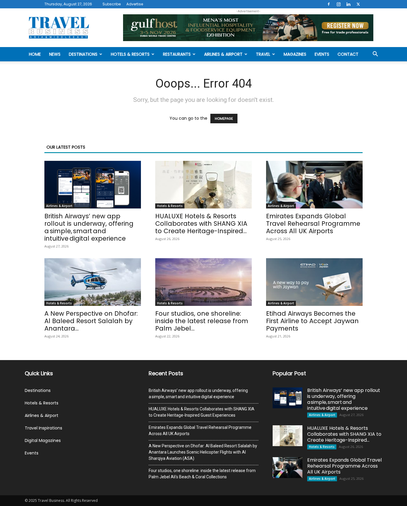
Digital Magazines (43, 440)
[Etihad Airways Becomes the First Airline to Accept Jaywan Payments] (314, 282)
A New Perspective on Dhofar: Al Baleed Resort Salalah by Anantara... (91, 321)
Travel (263, 54)
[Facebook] (328, 4)
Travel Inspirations (43, 428)
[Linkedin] (348, 4)
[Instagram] (338, 4)
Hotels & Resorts (130, 54)
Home (35, 54)
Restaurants (177, 54)
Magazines (295, 54)
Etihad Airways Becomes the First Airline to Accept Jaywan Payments (312, 321)
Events (322, 54)
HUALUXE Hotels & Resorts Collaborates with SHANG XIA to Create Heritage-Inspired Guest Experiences (201, 412)
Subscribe (111, 4)
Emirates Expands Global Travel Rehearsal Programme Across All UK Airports (313, 223)
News (54, 54)
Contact (348, 54)
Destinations (83, 54)
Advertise (134, 4)
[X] (358, 4)
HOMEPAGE (224, 118)
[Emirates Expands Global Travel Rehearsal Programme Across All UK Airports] (314, 184)
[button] (375, 54)
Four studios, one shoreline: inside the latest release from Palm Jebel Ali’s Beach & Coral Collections (202, 473)
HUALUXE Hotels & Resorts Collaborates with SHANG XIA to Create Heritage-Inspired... (201, 223)
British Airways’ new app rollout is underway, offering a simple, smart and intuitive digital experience (88, 227)
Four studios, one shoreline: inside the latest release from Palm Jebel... (201, 321)
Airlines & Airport (223, 54)
